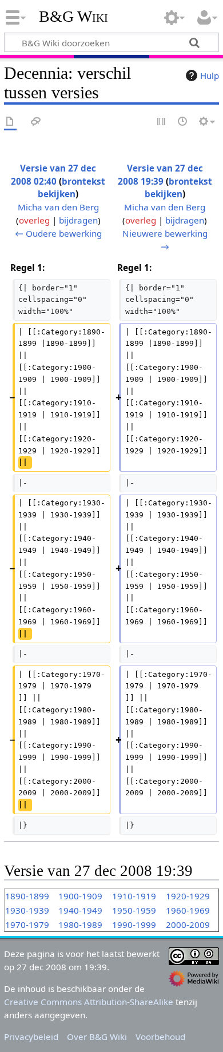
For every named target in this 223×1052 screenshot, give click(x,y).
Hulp (209, 75)
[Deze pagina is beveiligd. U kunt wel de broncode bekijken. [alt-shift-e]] (162, 122)
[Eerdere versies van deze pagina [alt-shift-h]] (183, 122)
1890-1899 (27, 896)
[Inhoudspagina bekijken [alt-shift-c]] (10, 122)
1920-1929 (188, 896)
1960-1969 (188, 910)
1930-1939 (27, 910)
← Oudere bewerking (58, 233)
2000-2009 (188, 924)
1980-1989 (80, 924)
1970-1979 (27, 924)
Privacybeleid (31, 1036)
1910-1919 (134, 896)
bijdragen (78, 220)
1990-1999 (134, 924)
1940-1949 (80, 910)
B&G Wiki (73, 17)
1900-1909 (80, 896)
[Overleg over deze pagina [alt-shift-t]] (36, 122)
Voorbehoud (160, 1036)
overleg (34, 220)
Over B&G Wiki (97, 1036)
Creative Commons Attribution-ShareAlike (88, 1001)
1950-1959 (134, 910)
